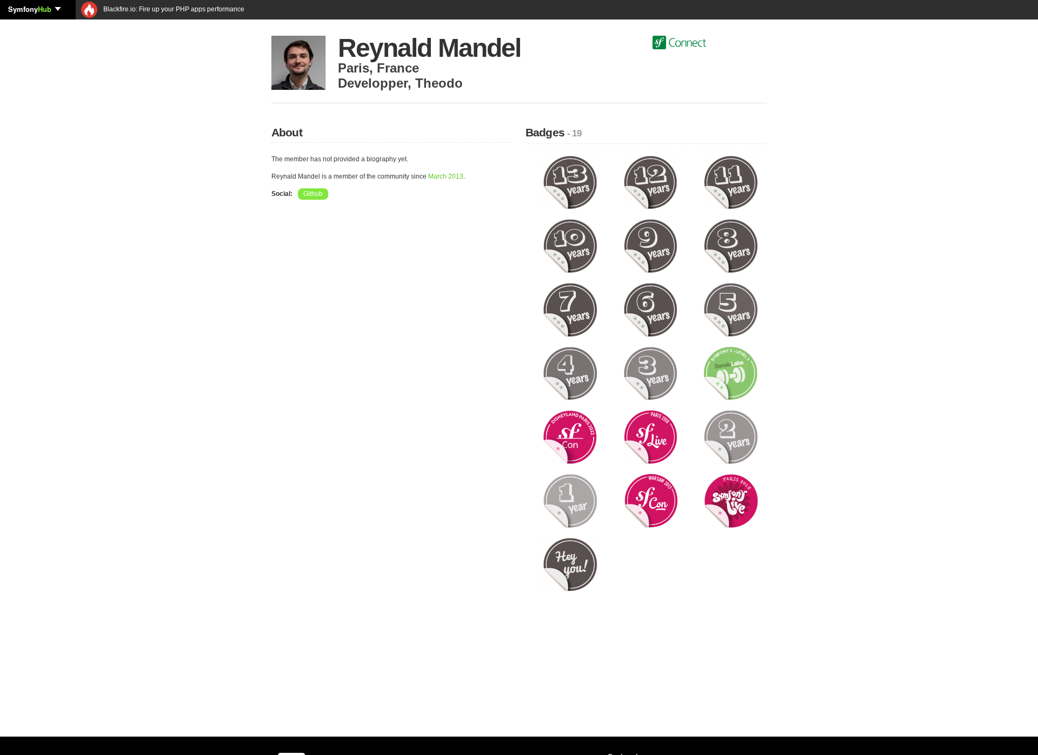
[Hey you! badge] (570, 564)
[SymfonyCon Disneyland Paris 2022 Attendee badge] (570, 437)
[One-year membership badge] (570, 500)
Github (313, 194)
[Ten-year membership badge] (570, 246)
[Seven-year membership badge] (570, 309)
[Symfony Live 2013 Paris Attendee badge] (730, 500)
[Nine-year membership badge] (650, 246)
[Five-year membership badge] (730, 309)
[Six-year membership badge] (650, 309)
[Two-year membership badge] (730, 437)
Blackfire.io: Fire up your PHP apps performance (173, 9)
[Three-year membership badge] (650, 373)
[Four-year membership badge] (570, 373)
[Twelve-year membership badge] (650, 182)
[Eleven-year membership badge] (730, 182)
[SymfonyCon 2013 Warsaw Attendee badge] (650, 500)
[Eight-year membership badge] (730, 246)
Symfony (29, 9)
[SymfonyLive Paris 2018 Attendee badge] (650, 437)
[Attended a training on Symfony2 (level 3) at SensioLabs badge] (730, 373)
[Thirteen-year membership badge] (570, 182)
